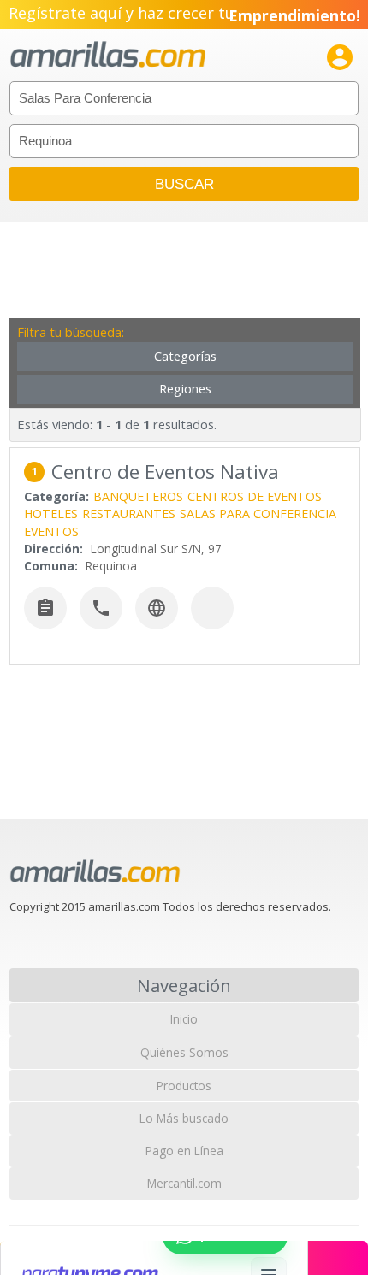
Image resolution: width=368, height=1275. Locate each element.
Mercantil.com (184, 1183)
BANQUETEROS (138, 496)
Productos (184, 1085)
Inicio (184, 1019)
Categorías (185, 356)
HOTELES (51, 513)
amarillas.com (107, 55)
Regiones (185, 389)
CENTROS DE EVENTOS (254, 496)
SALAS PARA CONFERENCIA (258, 513)
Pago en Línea (184, 1150)
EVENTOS (51, 531)
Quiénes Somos (184, 1052)
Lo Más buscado (184, 1118)
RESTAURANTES (128, 513)
